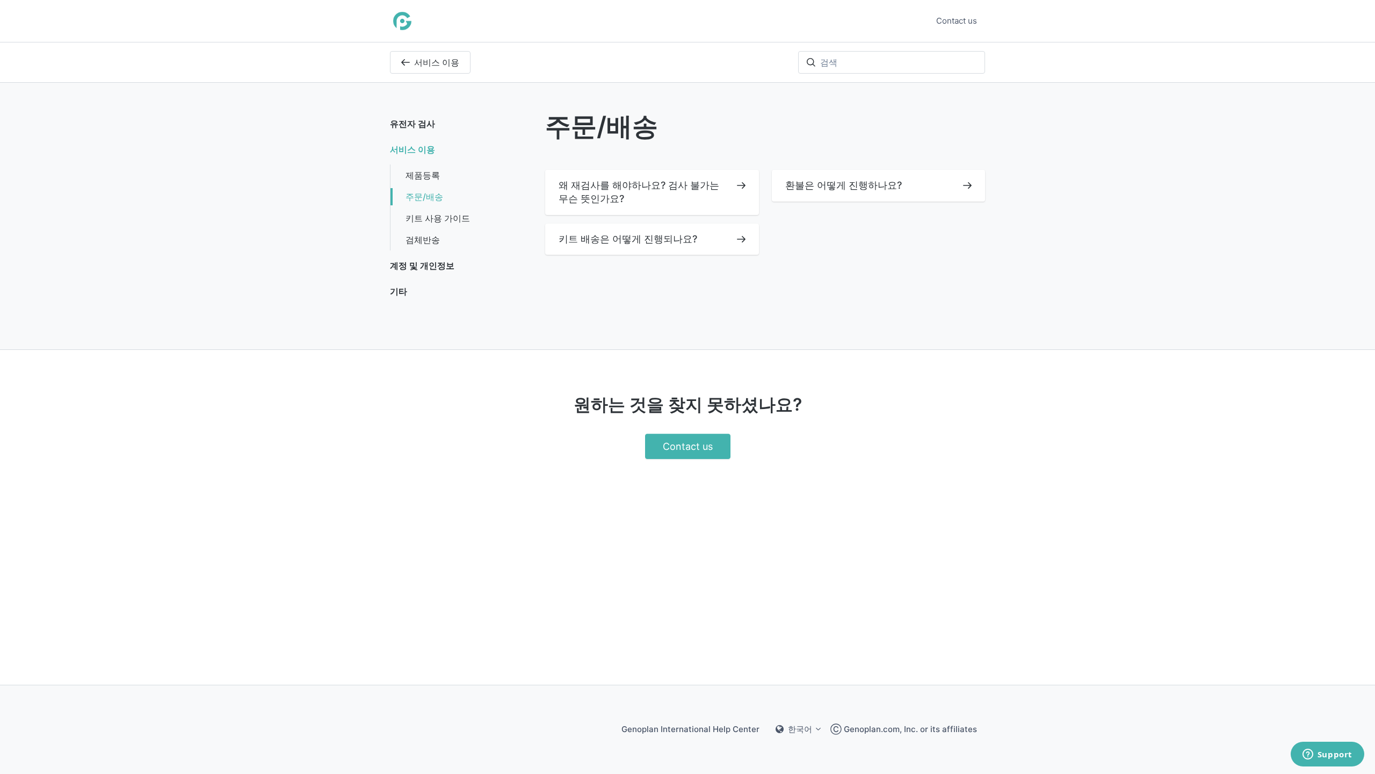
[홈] (402, 21)
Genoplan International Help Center (690, 729)
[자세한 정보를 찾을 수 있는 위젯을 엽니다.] (1327, 755)
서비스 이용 (436, 62)
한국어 (800, 729)
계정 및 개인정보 (422, 265)
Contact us (956, 21)
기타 (398, 291)
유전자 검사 (412, 123)
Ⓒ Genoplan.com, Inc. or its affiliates (903, 729)
